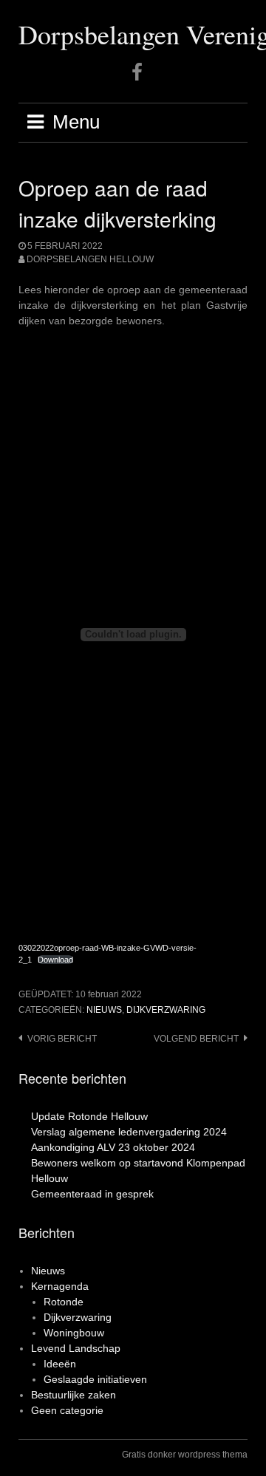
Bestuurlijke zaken (73, 1395)
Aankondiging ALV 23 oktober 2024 (113, 1147)
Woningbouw (74, 1333)
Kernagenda (60, 1286)
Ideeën (60, 1364)
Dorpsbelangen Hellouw (90, 259)
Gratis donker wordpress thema (185, 1454)
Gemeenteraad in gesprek (92, 1194)
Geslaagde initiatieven (95, 1379)
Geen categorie (67, 1410)
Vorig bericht (62, 1038)
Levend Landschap (75, 1348)
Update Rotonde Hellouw (89, 1116)
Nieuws (104, 1010)
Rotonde (63, 1302)
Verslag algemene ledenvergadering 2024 (129, 1132)
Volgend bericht (196, 1038)
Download (55, 959)
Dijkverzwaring (165, 1010)
